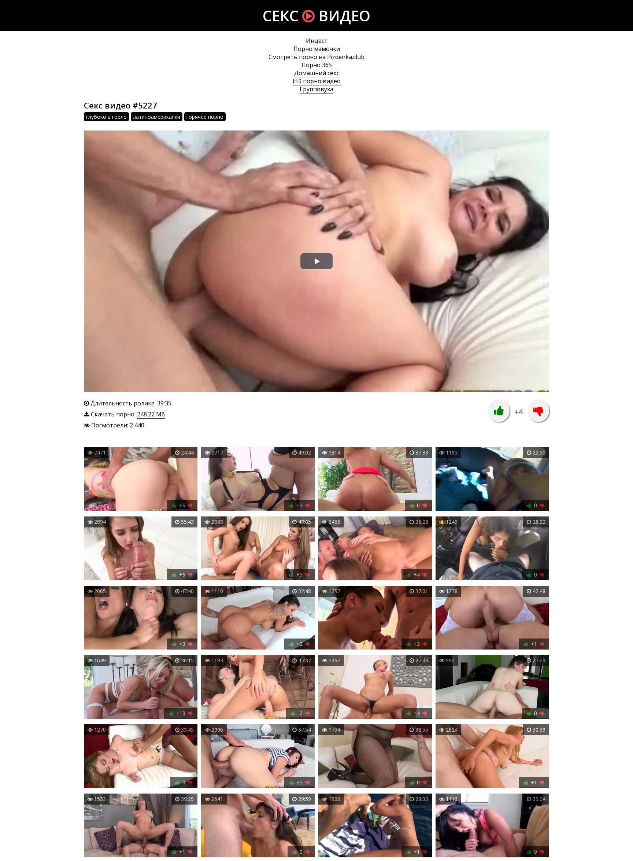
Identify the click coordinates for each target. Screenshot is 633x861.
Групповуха (316, 89)
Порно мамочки (316, 49)
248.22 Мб (151, 414)
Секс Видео (316, 15)
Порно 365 (316, 65)
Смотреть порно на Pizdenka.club (316, 57)
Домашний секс (316, 73)
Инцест (316, 41)
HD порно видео (317, 81)
